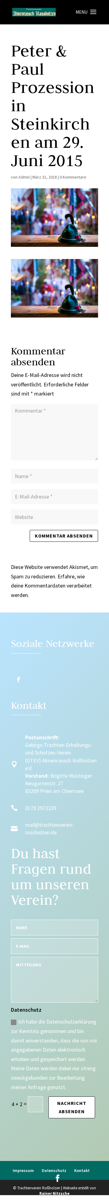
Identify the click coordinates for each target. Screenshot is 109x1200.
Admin (24, 177)
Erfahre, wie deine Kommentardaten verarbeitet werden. (51, 585)
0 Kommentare (73, 177)
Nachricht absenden (71, 1107)
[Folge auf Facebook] (18, 679)
